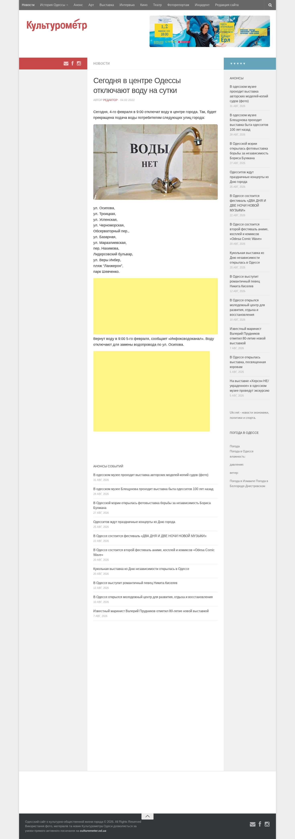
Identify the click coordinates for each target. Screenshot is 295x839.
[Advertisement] (155, 306)
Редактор (110, 100)
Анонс (78, 5)
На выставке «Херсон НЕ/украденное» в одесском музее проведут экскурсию (249, 385)
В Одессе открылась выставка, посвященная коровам (248, 362)
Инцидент (202, 5)
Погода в (241, 451)
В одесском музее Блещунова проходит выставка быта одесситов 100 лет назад (153, 489)
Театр (157, 5)
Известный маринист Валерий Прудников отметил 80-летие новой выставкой (151, 611)
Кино (144, 5)
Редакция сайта (227, 5)
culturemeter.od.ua (93, 830)
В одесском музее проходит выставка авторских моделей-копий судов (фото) (150, 475)
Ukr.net (234, 412)
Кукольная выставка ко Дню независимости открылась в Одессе (141, 569)
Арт (91, 5)
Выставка (107, 5)
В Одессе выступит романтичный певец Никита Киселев (135, 583)
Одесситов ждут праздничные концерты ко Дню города (134, 522)
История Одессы (52, 5)
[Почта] (66, 63)
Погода (235, 446)
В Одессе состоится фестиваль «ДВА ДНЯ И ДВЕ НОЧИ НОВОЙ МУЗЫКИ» (149, 536)
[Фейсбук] (72, 63)
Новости (28, 5)
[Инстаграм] (78, 63)
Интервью (127, 5)
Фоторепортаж (178, 5)
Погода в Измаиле (242, 481)
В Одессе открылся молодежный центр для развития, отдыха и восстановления (153, 597)
